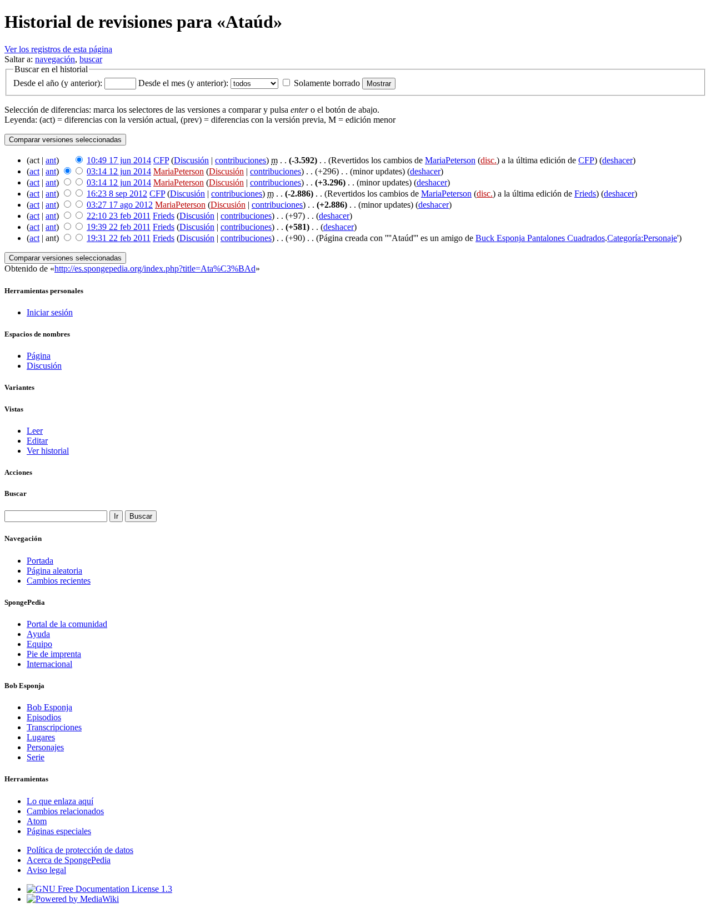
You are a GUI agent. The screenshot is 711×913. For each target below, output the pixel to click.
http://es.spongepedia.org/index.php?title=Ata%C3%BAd (155, 268)
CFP (161, 160)
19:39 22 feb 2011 (119, 227)
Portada (40, 560)
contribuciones (240, 160)
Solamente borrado (327, 83)
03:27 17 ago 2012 (120, 204)
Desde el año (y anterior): (57, 83)
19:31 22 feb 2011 (119, 238)
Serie (35, 757)
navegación (55, 59)
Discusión (191, 160)
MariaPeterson (450, 160)
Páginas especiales (59, 831)
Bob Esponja (49, 707)
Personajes (45, 747)
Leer (35, 430)
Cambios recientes (59, 580)
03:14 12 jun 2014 (119, 171)
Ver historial (48, 450)
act (34, 171)
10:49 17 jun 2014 (119, 160)
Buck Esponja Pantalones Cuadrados (540, 238)
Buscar (15, 493)
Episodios (44, 717)
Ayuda (38, 634)
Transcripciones (54, 727)
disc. (488, 160)
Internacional (49, 664)
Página (39, 355)
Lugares (41, 737)
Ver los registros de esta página (58, 49)
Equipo (39, 644)
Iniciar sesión (50, 312)
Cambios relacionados (65, 811)
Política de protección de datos (80, 850)
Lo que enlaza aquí (60, 801)
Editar (37, 440)
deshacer (617, 160)
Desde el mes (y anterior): (183, 83)
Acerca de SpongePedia (69, 860)
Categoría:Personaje (642, 238)
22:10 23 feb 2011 (119, 215)
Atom (37, 821)
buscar (90, 59)
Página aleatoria (54, 570)
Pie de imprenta (54, 654)
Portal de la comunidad (67, 624)
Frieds (585, 193)
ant (51, 160)
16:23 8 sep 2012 (117, 193)
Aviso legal (46, 870)
